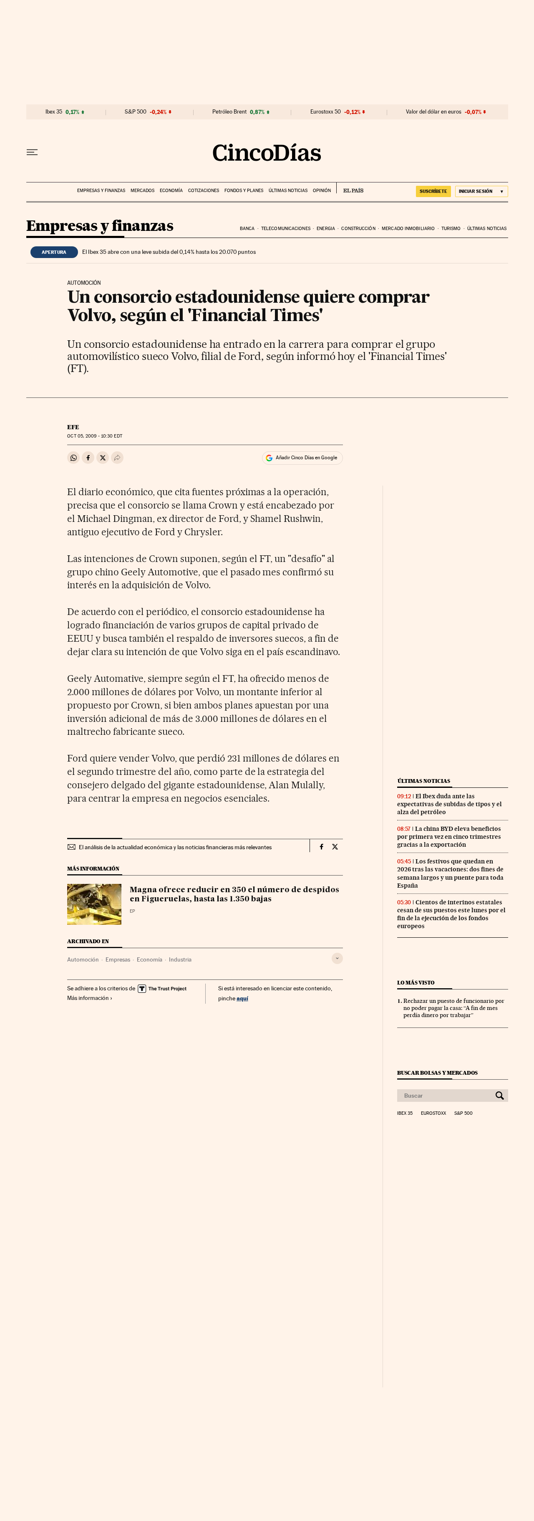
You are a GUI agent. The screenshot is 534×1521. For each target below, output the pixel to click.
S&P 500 (135, 112)
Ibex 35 (53, 112)
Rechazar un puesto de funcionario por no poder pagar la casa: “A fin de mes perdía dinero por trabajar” (453, 1007)
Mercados (142, 190)
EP (132, 911)
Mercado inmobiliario (408, 228)
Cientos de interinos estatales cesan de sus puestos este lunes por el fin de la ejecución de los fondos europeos (451, 914)
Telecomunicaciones (285, 228)
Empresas (118, 959)
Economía (171, 190)
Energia (326, 228)
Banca (247, 228)
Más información (88, 998)
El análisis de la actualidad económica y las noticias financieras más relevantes (175, 847)
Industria (180, 959)
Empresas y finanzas (101, 190)
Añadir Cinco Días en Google (306, 458)
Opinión (322, 190)
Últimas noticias (288, 190)
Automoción (83, 959)
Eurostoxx (433, 1113)
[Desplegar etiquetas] (337, 958)
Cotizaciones (203, 190)
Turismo (451, 228)
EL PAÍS (349, 187)
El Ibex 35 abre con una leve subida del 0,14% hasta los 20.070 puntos (169, 251)
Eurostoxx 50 (325, 112)
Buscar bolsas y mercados (437, 1073)
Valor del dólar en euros (433, 112)
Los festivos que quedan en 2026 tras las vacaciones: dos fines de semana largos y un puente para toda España (450, 873)
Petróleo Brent (229, 112)
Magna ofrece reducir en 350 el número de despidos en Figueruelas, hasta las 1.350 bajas (234, 894)
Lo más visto (416, 982)
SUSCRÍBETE (433, 191)
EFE (73, 427)
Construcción (358, 228)
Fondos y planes (243, 190)
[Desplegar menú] (32, 152)
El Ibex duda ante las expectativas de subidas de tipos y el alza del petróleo (449, 804)
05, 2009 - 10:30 (94, 436)
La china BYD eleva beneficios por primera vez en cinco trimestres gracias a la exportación (449, 836)
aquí (242, 998)
